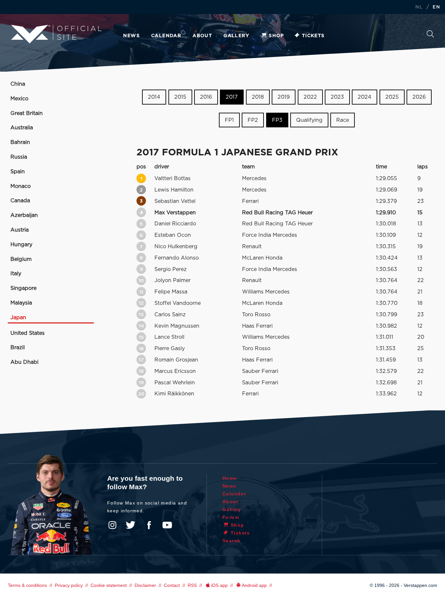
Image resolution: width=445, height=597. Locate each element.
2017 (232, 97)
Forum (231, 517)
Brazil (17, 347)
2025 (392, 97)
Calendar (166, 36)
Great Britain (26, 113)
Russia (18, 157)
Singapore (23, 288)
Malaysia (21, 303)
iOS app (219, 585)
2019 (284, 97)
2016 (206, 97)
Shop (276, 36)
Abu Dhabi (24, 362)
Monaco (20, 186)
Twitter (130, 525)
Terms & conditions (27, 585)
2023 (337, 97)
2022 (310, 97)
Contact (172, 585)
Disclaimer (145, 585)
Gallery (236, 36)
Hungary (21, 244)
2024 (364, 97)
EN (436, 7)
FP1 (229, 120)
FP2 (253, 120)
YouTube (167, 525)
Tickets (313, 36)
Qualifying (309, 120)
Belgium (21, 259)
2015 (180, 97)
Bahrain (20, 142)
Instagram (112, 525)
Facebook (149, 525)
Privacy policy (69, 585)
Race (342, 120)
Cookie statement (109, 585)
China (17, 84)
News (131, 36)
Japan (18, 317)
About (202, 36)
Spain (17, 171)
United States (27, 333)
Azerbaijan (24, 215)
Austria (19, 230)
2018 (258, 97)
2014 (154, 97)
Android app (254, 585)
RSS (192, 585)
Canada (20, 200)
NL (419, 7)
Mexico (19, 98)
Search (430, 35)
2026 (419, 97)
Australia (21, 127)
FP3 (277, 120)
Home (230, 478)
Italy (15, 273)
